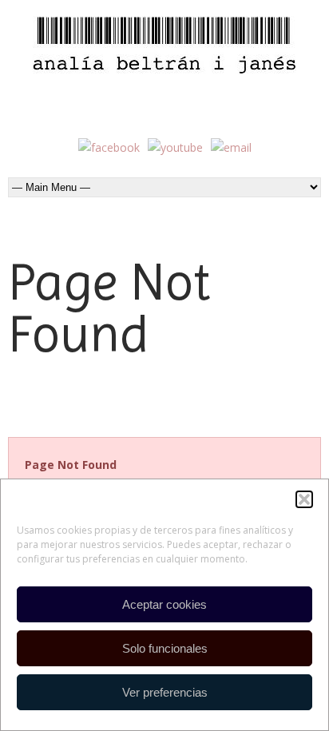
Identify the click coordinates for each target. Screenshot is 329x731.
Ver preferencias (165, 692)
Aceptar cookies (164, 604)
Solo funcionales (165, 648)
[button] (304, 499)
